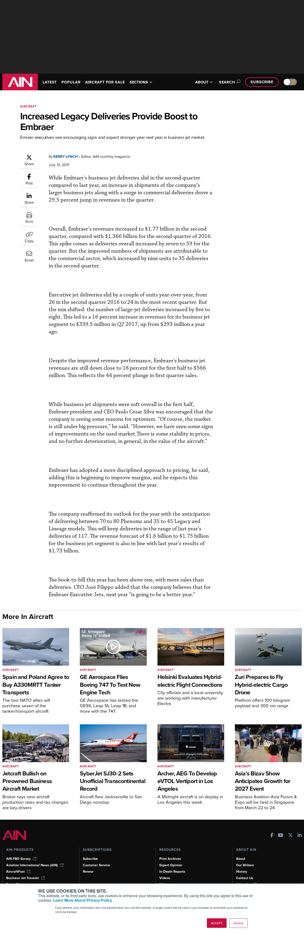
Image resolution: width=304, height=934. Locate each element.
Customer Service (96, 865)
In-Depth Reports (172, 872)
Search (227, 82)
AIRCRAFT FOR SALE (105, 82)
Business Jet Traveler (22, 878)
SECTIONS (139, 82)
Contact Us (244, 878)
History (241, 872)
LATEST (50, 82)
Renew (88, 872)
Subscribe (262, 82)
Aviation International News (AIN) (32, 865)
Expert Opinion (170, 865)
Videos (164, 878)
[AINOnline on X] (290, 836)
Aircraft (28, 106)
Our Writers (245, 865)
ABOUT (201, 82)
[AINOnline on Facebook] (271, 836)
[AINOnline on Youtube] (280, 836)
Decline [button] (238, 923)
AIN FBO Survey (18, 859)
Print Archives (170, 859)
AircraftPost (15, 872)
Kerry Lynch (65, 156)
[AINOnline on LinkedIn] (300, 836)
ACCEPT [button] (217, 923)
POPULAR (71, 82)
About (240, 859)
